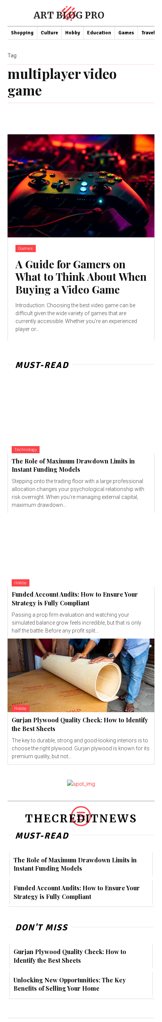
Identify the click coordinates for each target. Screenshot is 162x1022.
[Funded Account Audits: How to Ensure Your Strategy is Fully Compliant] (81, 549)
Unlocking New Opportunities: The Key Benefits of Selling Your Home (70, 984)
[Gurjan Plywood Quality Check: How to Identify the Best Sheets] (81, 675)
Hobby (20, 582)
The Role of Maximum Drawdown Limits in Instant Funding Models (73, 465)
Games (25, 248)
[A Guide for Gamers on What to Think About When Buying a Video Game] (81, 185)
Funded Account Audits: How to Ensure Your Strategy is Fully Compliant (75, 598)
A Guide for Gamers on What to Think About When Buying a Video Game (81, 276)
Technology (25, 449)
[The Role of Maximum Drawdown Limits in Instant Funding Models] (81, 416)
